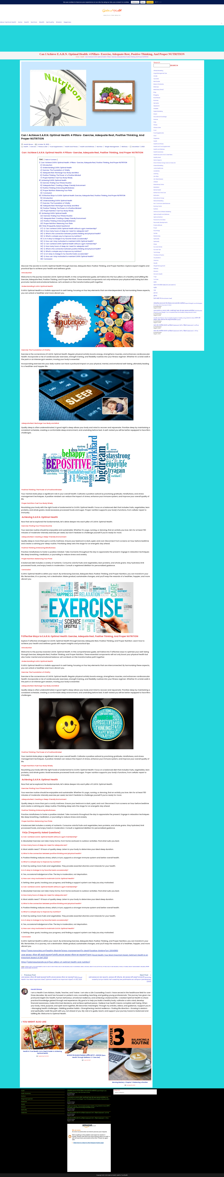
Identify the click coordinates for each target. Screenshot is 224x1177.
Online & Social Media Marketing (162, 211)
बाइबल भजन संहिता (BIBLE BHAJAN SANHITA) (165, 285)
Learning (156, 173)
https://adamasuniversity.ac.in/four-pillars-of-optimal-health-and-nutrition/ (55, 962)
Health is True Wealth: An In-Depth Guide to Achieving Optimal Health (42, 1052)
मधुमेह (155, 287)
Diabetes (156, 108)
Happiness (156, 138)
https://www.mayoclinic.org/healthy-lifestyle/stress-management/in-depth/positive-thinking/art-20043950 (69, 950)
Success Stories (158, 247)
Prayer (155, 228)
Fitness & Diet (43, 147)
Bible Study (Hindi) (159, 89)
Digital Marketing (158, 111)
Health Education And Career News (163, 154)
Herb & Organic (85, 966)
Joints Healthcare (158, 168)
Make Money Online (159, 184)
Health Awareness (75, 966)
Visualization (157, 257)
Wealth (155, 263)
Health (82, 57)
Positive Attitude (158, 225)
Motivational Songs (159, 198)
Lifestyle (156, 182)
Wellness (125, 147)
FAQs (155, 122)
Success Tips (157, 249)
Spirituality (156, 238)
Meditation (156, 187)
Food (155, 130)
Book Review (157, 97)
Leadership (157, 171)
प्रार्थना (155, 282)
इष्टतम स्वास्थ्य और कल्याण (31, 968)
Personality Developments (160, 222)
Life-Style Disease (158, 179)
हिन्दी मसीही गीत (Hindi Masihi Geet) (163, 298)
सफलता (155, 293)
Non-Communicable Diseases (162, 203)
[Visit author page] (24, 991)
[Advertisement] (111, 38)
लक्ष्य (155, 290)
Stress (121, 966)
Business (156, 100)
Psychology (157, 230)
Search (157, 62)
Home (77, 57)
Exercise (33, 147)
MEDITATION (93, 966)
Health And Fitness (71, 147)
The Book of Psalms (159, 255)
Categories (116, 1090)
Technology (157, 252)
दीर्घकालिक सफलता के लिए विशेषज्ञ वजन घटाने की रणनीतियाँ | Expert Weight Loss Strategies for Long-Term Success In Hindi (87, 1091)
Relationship (157, 236)
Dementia (156, 103)
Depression (157, 106)
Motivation (156, 195)
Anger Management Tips (160, 73)
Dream (155, 114)
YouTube (156, 279)
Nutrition (100, 147)
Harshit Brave (28, 144)
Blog (155, 92)
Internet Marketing (158, 165)
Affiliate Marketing (158, 70)
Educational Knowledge (160, 116)
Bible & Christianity (159, 84)
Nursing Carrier (158, 206)
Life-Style (156, 176)
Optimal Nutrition (158, 217)
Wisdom (156, 271)
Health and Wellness (87, 147)
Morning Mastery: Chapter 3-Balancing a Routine (130, 1082)
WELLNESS (143, 966)
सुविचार (155, 295)
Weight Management (112, 147)
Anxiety (155, 76)
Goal (155, 135)
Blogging (156, 95)
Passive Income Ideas (159, 219)
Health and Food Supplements (162, 146)
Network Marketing (158, 200)
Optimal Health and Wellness (110, 966)
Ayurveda (156, 78)
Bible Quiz (156, 87)
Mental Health (157, 190)
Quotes (155, 233)
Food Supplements (56, 147)
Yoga (155, 276)
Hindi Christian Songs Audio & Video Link (165, 163)
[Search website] (221, 23)
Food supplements (38, 966)
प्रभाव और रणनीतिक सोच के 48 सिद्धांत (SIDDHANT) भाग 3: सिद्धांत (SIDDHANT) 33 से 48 (176, 325)
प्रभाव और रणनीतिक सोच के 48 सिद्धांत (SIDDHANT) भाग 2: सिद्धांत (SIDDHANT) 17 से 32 (176, 331)
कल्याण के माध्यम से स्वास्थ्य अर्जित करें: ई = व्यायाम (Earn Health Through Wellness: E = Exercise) (86, 1056)
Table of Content (51, 160)
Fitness (155, 125)
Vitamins (125, 966)
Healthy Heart (157, 157)
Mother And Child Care (160, 192)
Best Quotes (157, 81)
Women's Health (158, 274)
